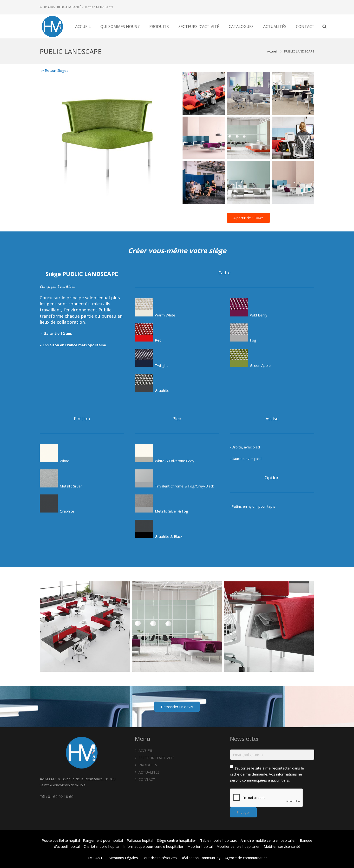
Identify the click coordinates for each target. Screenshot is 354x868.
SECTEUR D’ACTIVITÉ (156, 757)
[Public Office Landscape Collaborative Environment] (293, 182)
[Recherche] (324, 26)
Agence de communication (246, 857)
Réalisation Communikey (201, 857)
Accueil (272, 51)
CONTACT (146, 779)
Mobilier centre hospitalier (238, 846)
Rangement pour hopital (103, 840)
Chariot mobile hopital (101, 846)
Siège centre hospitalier (176, 840)
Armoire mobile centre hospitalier (268, 840)
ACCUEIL (145, 750)
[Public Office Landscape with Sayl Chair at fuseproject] (293, 138)
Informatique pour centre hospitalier (153, 846)
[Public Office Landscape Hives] (85, 626)
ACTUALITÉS (149, 772)
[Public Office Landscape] (204, 138)
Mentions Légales (123, 857)
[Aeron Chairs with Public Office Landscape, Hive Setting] (248, 93)
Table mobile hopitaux (218, 840)
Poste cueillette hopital (61, 840)
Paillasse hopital (140, 840)
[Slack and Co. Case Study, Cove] (204, 182)
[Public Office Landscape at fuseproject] (204, 93)
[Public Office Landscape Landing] (248, 138)
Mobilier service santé (282, 846)
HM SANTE (95, 857)
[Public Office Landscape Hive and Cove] (248, 182)
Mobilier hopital (200, 846)
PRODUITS (147, 765)
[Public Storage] (269, 626)
